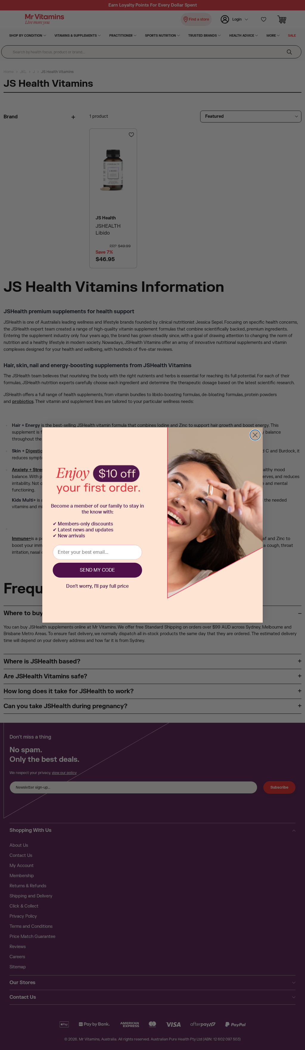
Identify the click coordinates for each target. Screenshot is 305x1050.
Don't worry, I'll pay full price (97, 586)
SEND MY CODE (97, 570)
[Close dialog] (255, 435)
